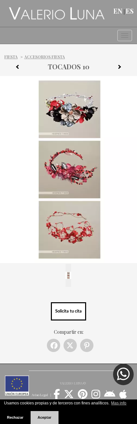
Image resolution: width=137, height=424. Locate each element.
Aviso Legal (40, 394)
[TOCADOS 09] (15, 68)
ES (130, 11)
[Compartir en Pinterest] (86, 345)
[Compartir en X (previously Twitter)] (70, 345)
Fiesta (11, 56)
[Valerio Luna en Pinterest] (82, 396)
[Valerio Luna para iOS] (123, 396)
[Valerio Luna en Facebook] (57, 396)
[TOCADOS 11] (122, 68)
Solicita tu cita (68, 311)
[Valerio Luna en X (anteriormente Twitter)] (68, 396)
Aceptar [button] (44, 417)
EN (117, 11)
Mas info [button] (118, 403)
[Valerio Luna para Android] (109, 396)
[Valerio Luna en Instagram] (96, 396)
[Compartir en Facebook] (53, 345)
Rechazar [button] (15, 417)
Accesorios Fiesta (44, 56)
